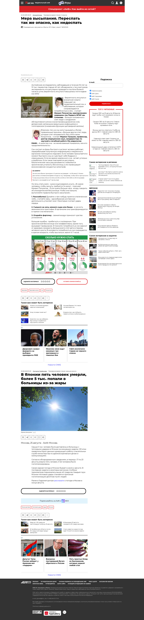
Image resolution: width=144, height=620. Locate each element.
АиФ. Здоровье (97, 96)
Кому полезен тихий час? (38, 312)
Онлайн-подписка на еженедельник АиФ (72, 581)
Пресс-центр (93, 581)
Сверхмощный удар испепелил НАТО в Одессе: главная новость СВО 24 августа (106, 149)
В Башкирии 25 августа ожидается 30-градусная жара (73, 523)
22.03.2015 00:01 (26, 15)
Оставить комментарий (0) (72, 281)
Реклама (35, 581)
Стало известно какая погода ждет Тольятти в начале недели (73, 530)
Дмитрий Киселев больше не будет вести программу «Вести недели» (109, 198)
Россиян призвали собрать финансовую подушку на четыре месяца (108, 206)
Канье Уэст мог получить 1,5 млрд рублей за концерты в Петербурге (109, 191)
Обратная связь (38, 583)
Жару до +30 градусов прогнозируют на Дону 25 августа (41, 523)
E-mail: (92, 82)
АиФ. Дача (95, 93)
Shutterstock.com (26, 75)
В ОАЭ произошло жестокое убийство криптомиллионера (108, 245)
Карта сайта (61, 583)
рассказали (59, 481)
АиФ (34, 432)
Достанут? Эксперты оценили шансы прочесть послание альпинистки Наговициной (110, 173)
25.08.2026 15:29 (26, 371)
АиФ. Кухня (95, 99)
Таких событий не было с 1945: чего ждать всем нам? (109, 251)
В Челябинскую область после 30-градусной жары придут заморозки (40, 530)
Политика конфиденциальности (42, 606)
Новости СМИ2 (54, 365)
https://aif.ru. (38, 603)
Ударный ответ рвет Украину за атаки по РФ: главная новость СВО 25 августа (106, 140)
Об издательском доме (49, 581)
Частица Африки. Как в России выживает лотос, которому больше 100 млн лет (110, 166)
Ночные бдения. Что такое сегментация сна (72, 306)
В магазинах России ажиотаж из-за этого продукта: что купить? (110, 264)
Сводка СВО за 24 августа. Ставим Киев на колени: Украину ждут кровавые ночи (106, 123)
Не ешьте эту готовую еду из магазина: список (107, 239)
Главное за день (97, 91)
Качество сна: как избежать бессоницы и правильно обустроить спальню (39, 320)
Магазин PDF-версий (106, 581)
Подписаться (106, 103)
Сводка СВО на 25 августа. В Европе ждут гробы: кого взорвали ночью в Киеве (106, 115)
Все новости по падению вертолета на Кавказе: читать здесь (110, 258)
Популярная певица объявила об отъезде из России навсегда (108, 226)
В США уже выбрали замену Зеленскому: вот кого (107, 212)
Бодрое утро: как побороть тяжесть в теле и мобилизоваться (74, 313)
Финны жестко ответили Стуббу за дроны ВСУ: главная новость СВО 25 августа (106, 132)
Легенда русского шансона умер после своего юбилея (108, 219)
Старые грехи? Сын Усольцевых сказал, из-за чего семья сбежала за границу (110, 180)
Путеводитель (50, 583)
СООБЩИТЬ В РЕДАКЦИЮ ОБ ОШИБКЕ (79, 583)
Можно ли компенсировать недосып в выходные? (39, 306)
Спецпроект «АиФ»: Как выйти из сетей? (72, 9)
